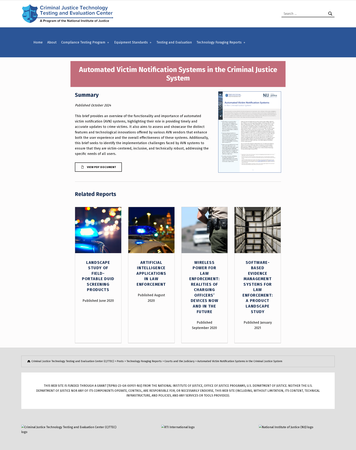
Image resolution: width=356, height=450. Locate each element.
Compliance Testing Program (83, 42)
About (52, 42)
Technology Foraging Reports (219, 42)
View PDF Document (101, 167)
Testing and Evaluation (174, 42)
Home (38, 42)
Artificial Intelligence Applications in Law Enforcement (151, 273)
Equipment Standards (131, 42)
